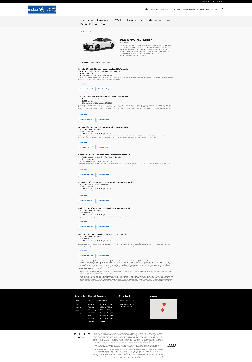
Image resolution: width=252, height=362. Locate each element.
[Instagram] (79, 333)
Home (77, 300)
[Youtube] (89, 333)
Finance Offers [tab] (95, 62)
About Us (209, 9)
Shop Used (155, 9)
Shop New (165, 9)
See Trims (83, 84)
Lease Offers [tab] (106, 62)
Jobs (216, 9)
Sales (90, 300)
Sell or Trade (175, 9)
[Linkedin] (84, 333)
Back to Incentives (87, 32)
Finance (185, 9)
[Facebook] (74, 333)
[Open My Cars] (222, 9)
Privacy (77, 310)
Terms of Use (79, 314)
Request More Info (87, 89)
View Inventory (103, 89)
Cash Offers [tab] (84, 62)
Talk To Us (200, 9)
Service (192, 9)
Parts (105, 300)
